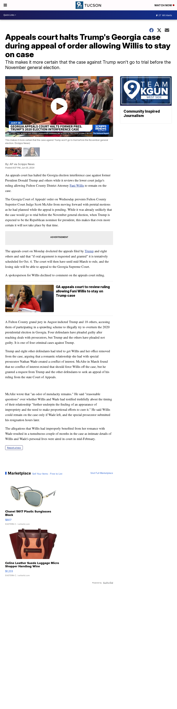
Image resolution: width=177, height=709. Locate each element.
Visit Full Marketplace (101, 473)
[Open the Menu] (5, 5)
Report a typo (14, 447)
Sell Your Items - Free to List (47, 474)
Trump (89, 251)
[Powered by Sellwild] (108, 583)
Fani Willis (77, 185)
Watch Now (163, 5)
